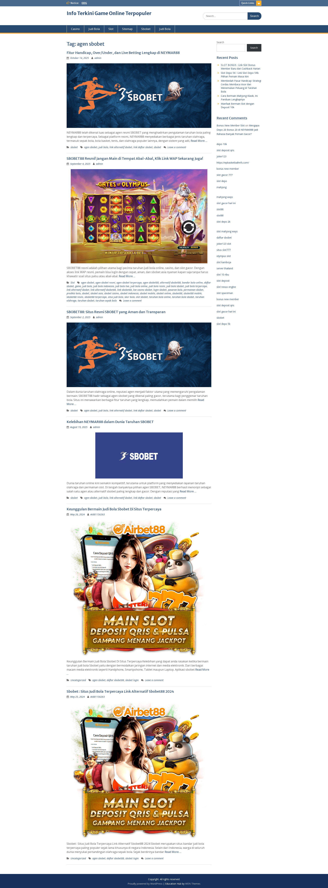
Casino (75, 29)
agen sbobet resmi (105, 282)
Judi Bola (94, 29)
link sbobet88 (124, 289)
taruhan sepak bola (106, 300)
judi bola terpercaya (196, 286)
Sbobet (146, 29)
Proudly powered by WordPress (145, 883)
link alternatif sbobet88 (103, 289)
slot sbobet (142, 297)
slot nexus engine (226, 286)
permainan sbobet (193, 289)
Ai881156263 (97, 514)
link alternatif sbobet (121, 147)
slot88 (220, 209)
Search (220, 42)
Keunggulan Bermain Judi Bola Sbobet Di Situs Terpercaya (114, 509)
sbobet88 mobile (193, 293)
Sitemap (127, 29)
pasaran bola (175, 289)
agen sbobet (90, 147)
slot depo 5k (223, 323)
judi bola (103, 147)
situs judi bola (115, 297)
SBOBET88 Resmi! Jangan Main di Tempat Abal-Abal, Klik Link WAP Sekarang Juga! (135, 158)
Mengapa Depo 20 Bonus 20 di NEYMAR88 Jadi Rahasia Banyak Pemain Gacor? (238, 130)
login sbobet (160, 289)
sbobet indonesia (129, 293)
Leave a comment (176, 147)
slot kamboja (224, 262)
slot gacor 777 (225, 175)
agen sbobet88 (151, 282)
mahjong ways (225, 197)
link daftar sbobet (143, 147)
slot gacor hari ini (226, 203)
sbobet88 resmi (75, 297)
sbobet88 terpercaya (96, 297)
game (78, 286)
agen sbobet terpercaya (129, 282)
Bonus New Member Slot (231, 125)
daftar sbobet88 (115, 680)
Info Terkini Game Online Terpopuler (109, 13)
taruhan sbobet (86, 300)
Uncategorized (78, 680)
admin (97, 58)
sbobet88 (177, 293)
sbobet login (132, 680)
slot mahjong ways (227, 231)
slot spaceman (225, 293)
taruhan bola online (160, 297)
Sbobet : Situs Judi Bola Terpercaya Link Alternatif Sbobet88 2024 (120, 691)
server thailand (225, 268)
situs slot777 (224, 249)
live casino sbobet (142, 289)
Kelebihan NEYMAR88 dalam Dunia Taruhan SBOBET (110, 422)
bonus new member (228, 168)
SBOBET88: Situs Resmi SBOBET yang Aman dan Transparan (116, 312)
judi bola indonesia (103, 286)
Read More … (199, 141)
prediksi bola (74, 293)
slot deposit (223, 280)
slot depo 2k (223, 221)
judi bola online (139, 286)
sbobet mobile (147, 293)
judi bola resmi (157, 286)
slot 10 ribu (223, 274)
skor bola (130, 297)
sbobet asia (97, 293)
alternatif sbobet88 (170, 282)
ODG (84, 3)
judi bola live (122, 286)
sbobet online (163, 293)
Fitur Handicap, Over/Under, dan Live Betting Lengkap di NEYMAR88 (123, 53)
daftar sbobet (224, 237)
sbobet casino (111, 293)
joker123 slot (224, 243)
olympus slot (224, 256)
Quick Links (247, 3)
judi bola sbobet (175, 286)
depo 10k (222, 144)
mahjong (222, 187)
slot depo (222, 181)
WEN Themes (192, 883)
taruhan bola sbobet (183, 297)
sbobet (74, 147)
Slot (110, 29)
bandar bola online (192, 282)
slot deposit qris (225, 150)
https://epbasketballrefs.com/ (233, 162)
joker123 (221, 156)
